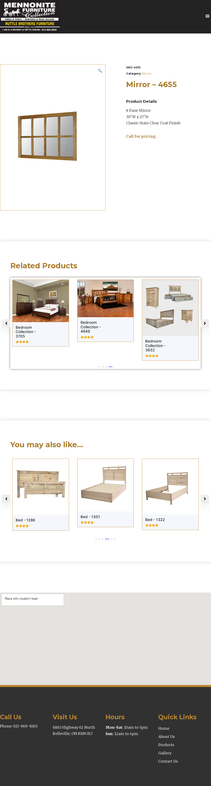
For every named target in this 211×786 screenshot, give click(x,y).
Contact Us (168, 761)
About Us (166, 736)
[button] (207, 15)
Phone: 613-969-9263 (19, 726)
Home (163, 728)
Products (166, 744)
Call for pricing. (141, 136)
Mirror (147, 73)
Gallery (164, 753)
